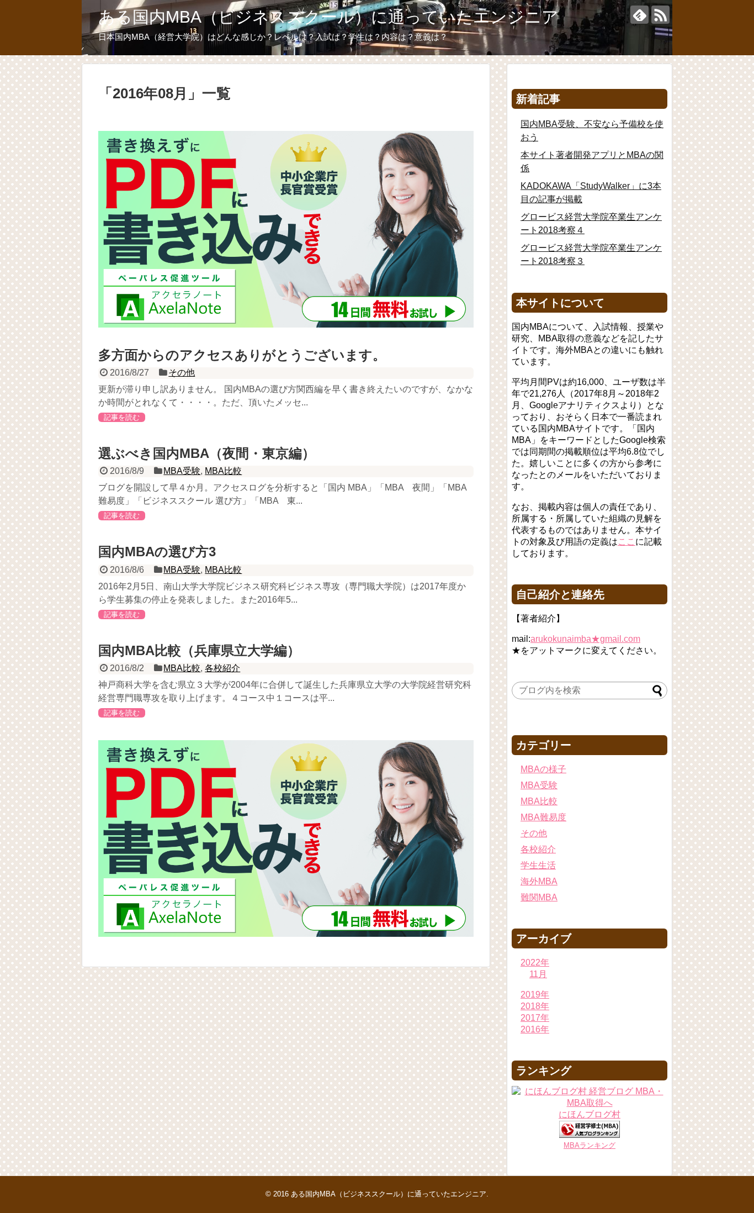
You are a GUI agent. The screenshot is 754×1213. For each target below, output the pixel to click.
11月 (538, 974)
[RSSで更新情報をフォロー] (660, 15)
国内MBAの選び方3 (157, 551)
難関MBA (539, 897)
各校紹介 (222, 668)
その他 (181, 372)
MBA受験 (181, 471)
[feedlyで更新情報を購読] (639, 15)
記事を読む (122, 417)
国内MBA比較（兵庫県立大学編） (199, 650)
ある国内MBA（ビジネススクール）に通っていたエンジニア (328, 17)
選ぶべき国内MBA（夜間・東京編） (206, 453)
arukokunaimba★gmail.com (585, 639)
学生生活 (538, 865)
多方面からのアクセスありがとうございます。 (242, 354)
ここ (626, 541)
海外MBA (539, 881)
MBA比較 (223, 471)
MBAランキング (589, 1145)
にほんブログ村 (589, 1114)
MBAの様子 (543, 769)
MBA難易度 (543, 817)
